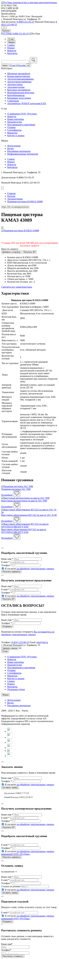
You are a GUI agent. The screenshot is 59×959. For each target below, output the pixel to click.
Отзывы (11, 127)
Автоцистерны (15, 84)
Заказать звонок (9, 648)
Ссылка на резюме (10, 886)
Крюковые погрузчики (19, 98)
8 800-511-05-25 (21, 33)
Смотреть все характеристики (16, 287)
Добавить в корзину (11, 252)
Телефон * (6, 565)
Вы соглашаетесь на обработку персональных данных (27, 633)
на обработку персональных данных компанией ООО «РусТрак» (27, 852)
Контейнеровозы (16, 95)
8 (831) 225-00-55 (20, 642)
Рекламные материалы (19, 151)
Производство (14, 122)
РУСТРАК (6, 33)
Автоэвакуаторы (16, 87)
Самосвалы (13, 100)
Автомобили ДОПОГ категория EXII (26, 103)
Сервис (11, 45)
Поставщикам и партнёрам (21, 124)
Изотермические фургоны (20, 92)
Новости (11, 50)
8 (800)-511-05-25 (25, 22)
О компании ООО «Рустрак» (22, 113)
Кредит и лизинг (16, 135)
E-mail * (5, 562)
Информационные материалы (22, 154)
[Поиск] (33, 60)
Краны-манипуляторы (18, 76)
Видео (10, 148)
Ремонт (11, 48)
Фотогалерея (13, 145)
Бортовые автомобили (18, 90)
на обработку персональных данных (35, 568)
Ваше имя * (7, 559)
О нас (11, 39)
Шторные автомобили (18, 73)
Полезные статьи (16, 689)
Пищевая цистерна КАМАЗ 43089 (25, 201)
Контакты (12, 53)
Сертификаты (14, 130)
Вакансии (12, 132)
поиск (5, 65)
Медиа (11, 42)
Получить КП (29, 252)
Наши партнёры (15, 119)
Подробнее (7, 495)
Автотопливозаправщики (20, 79)
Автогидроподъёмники (19, 81)
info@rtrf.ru (42, 642)
